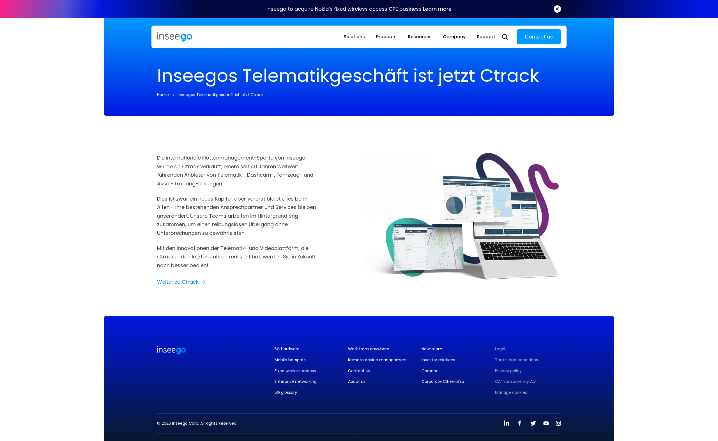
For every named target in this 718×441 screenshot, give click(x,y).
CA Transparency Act (516, 381)
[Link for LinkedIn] (506, 423)
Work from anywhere (368, 349)
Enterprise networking (296, 381)
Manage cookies (511, 392)
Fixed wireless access (295, 371)
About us (356, 381)
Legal (500, 349)
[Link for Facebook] (519, 423)
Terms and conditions (516, 360)
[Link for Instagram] (558, 423)
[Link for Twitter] (533, 423)
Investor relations (438, 360)
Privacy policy (508, 371)
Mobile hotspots (290, 360)
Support (486, 36)
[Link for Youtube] (546, 423)
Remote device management (377, 360)
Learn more (437, 8)
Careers (429, 371)
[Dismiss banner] (557, 9)
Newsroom (432, 349)
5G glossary (286, 392)
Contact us (539, 36)
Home (163, 94)
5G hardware (287, 349)
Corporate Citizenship (443, 381)
